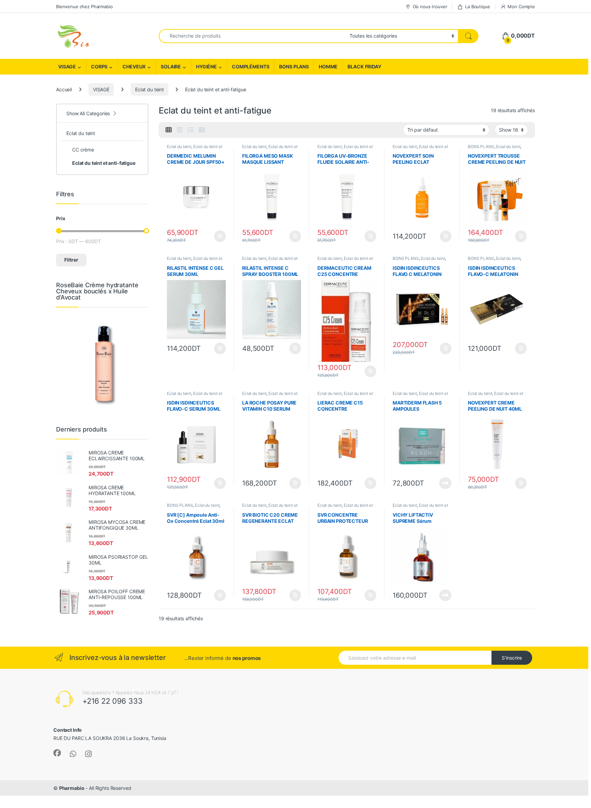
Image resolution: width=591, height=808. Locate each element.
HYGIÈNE (206, 66)
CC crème (83, 150)
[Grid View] (169, 130)
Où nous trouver (430, 6)
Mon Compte (521, 6)
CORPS (99, 66)
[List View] (190, 130)
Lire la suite (445, 483)
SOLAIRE (171, 66)
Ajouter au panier (218, 236)
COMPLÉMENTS (250, 66)
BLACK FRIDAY (364, 66)
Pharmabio (71, 788)
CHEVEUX (134, 66)
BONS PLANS (294, 66)
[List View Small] (202, 130)
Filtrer (71, 260)
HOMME (328, 66)
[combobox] (252, 36)
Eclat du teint (149, 89)
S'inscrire (512, 658)
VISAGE (67, 66)
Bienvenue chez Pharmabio (84, 6)
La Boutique (477, 6)
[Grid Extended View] (179, 130)
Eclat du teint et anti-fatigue (103, 163)
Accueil (64, 89)
